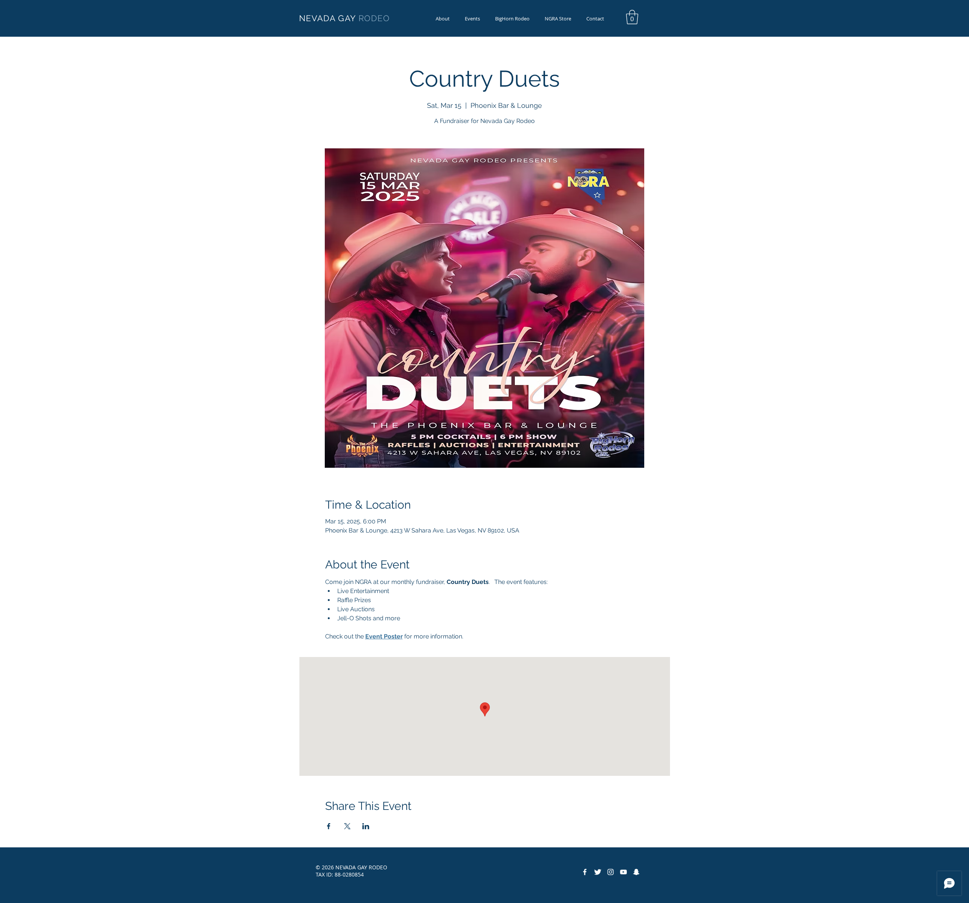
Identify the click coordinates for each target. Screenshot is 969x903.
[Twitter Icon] (598, 872)
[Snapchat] (636, 872)
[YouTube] (623, 872)
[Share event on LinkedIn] (365, 826)
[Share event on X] (347, 826)
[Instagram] (610, 872)
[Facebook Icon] (585, 872)
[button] (512, 18)
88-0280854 (349, 874)
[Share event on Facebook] (328, 826)
